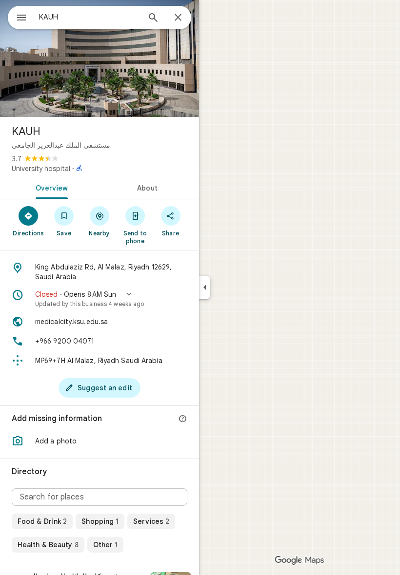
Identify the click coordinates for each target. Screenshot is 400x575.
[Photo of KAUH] (99, 58)
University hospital (41, 168)
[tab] (50, 187)
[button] (99, 299)
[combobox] (89, 17)
